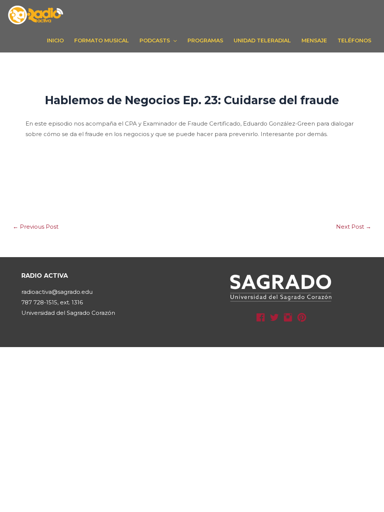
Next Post (353, 226)
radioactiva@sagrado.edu (57, 291)
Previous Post (35, 226)
